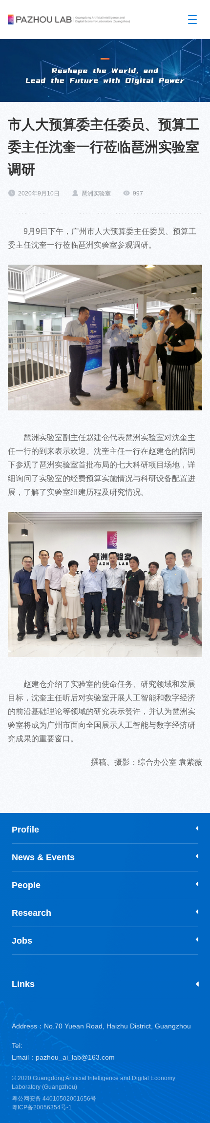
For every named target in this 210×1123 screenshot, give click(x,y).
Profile (25, 829)
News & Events (43, 857)
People (26, 885)
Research (31, 913)
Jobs (22, 941)
